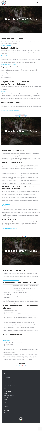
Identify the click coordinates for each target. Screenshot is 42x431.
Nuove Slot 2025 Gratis (6, 204)
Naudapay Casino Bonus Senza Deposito (8, 64)
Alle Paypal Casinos (6, 340)
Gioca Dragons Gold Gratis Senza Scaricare (11, 280)
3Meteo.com (6, 406)
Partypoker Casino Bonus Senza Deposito (10, 339)
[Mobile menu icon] (40, 3)
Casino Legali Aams (4, 55)
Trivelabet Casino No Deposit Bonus (8, 205)
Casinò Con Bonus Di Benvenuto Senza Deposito (10, 110)
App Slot (3, 226)
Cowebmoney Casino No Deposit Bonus (9, 228)
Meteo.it (5, 405)
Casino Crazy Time (4, 91)
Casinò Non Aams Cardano (6, 45)
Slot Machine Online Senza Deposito (8, 230)
